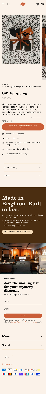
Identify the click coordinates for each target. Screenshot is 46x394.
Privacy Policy (16, 322)
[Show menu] (3, 4)
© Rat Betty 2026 (8, 364)
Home (4, 85)
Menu (6, 336)
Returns (7, 176)
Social (6, 345)
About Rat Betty (10, 167)
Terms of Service (31, 322)
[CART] (42, 4)
